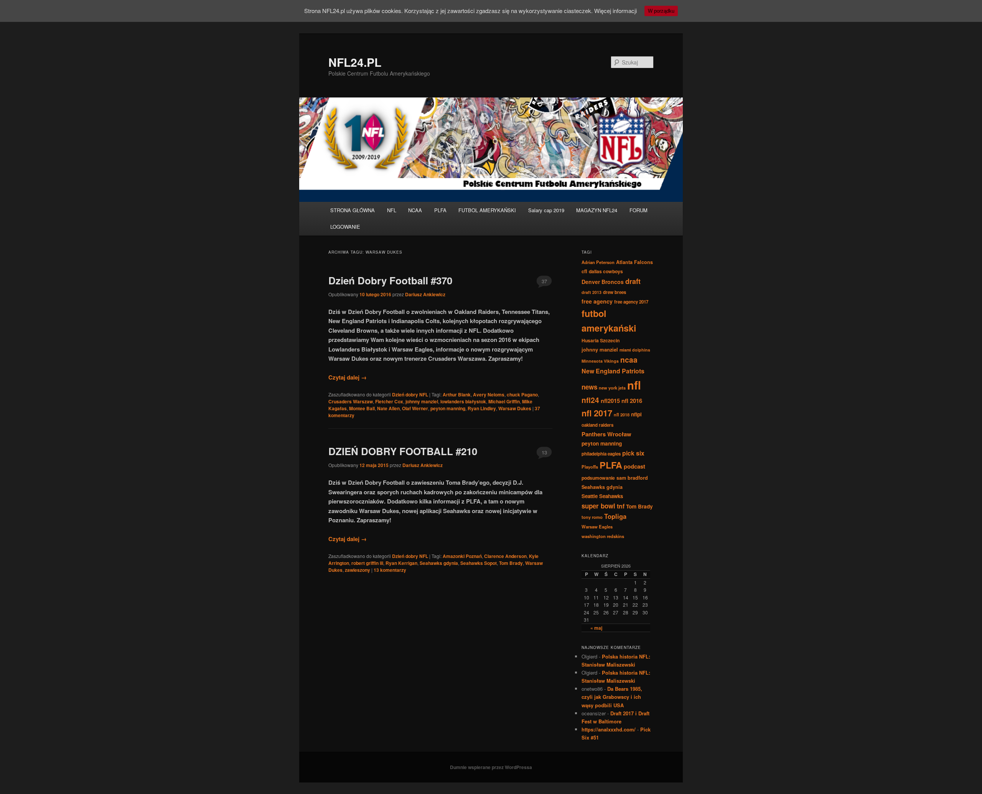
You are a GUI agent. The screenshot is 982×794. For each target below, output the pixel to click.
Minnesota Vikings (600, 361)
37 (544, 281)
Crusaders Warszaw (350, 401)
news (589, 386)
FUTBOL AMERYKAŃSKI (487, 210)
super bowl (598, 505)
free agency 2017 (631, 302)
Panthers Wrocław (606, 434)
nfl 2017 (597, 413)
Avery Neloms (488, 394)
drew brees (614, 292)
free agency (597, 301)
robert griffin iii (367, 563)
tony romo (592, 517)
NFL (391, 210)
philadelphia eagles (601, 454)
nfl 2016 (631, 400)
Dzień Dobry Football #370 (390, 280)
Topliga (615, 516)
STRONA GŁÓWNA (352, 210)
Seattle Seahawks (602, 496)
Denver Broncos (603, 282)
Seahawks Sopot (478, 563)
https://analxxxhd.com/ (609, 729)
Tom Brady (511, 563)
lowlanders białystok (463, 401)
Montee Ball (362, 408)
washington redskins (603, 536)
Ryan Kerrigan (401, 563)
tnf (620, 506)
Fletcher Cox (389, 401)
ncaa (629, 359)
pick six (633, 453)
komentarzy (390, 569)
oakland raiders (597, 425)
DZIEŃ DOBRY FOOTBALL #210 (402, 451)
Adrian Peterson (598, 262)
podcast (634, 466)
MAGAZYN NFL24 (596, 210)
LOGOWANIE (345, 226)
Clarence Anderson (505, 556)
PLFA (440, 210)
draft (633, 281)
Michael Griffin (504, 401)
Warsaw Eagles (597, 526)
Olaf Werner (415, 408)
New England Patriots (613, 370)
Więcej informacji (615, 11)
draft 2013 (591, 292)
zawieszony (357, 569)
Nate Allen (388, 408)
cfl (584, 271)
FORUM (638, 210)
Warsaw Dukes (514, 408)
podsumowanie (598, 477)
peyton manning (447, 408)
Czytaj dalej (347, 377)
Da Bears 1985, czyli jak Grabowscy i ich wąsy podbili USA (612, 696)
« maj (596, 627)
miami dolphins (635, 350)
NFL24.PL (354, 62)
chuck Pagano (522, 394)
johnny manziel (421, 401)
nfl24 (590, 400)
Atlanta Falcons (634, 262)
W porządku (661, 11)
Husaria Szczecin (601, 340)
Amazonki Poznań (462, 556)
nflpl (636, 414)
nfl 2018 (621, 414)
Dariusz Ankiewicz (425, 294)
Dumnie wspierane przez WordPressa (491, 767)
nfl (634, 385)
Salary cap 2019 (546, 210)
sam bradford (632, 477)
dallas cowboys (606, 271)
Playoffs (590, 467)
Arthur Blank (457, 394)
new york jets (612, 388)
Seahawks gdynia (439, 563)
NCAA (415, 210)
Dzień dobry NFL (410, 394)
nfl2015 (610, 400)
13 (544, 452)
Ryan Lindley (482, 408)
